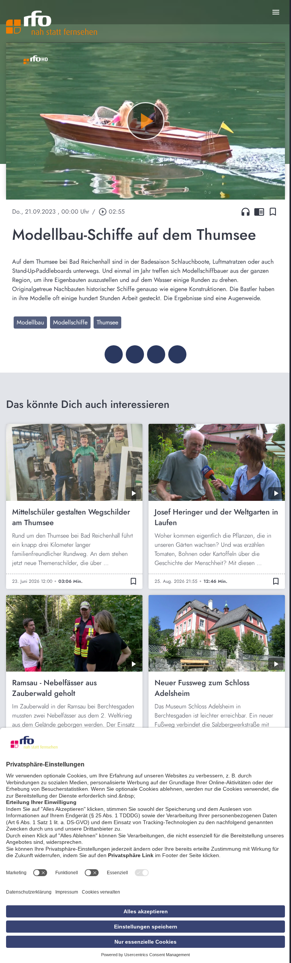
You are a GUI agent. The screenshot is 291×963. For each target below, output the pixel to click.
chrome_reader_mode (259, 211)
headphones (245, 211)
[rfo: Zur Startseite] (51, 23)
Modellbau (30, 322)
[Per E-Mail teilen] (177, 354)
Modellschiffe (70, 322)
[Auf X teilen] (135, 354)
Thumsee (107, 322)
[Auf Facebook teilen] (114, 354)
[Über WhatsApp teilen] (156, 354)
